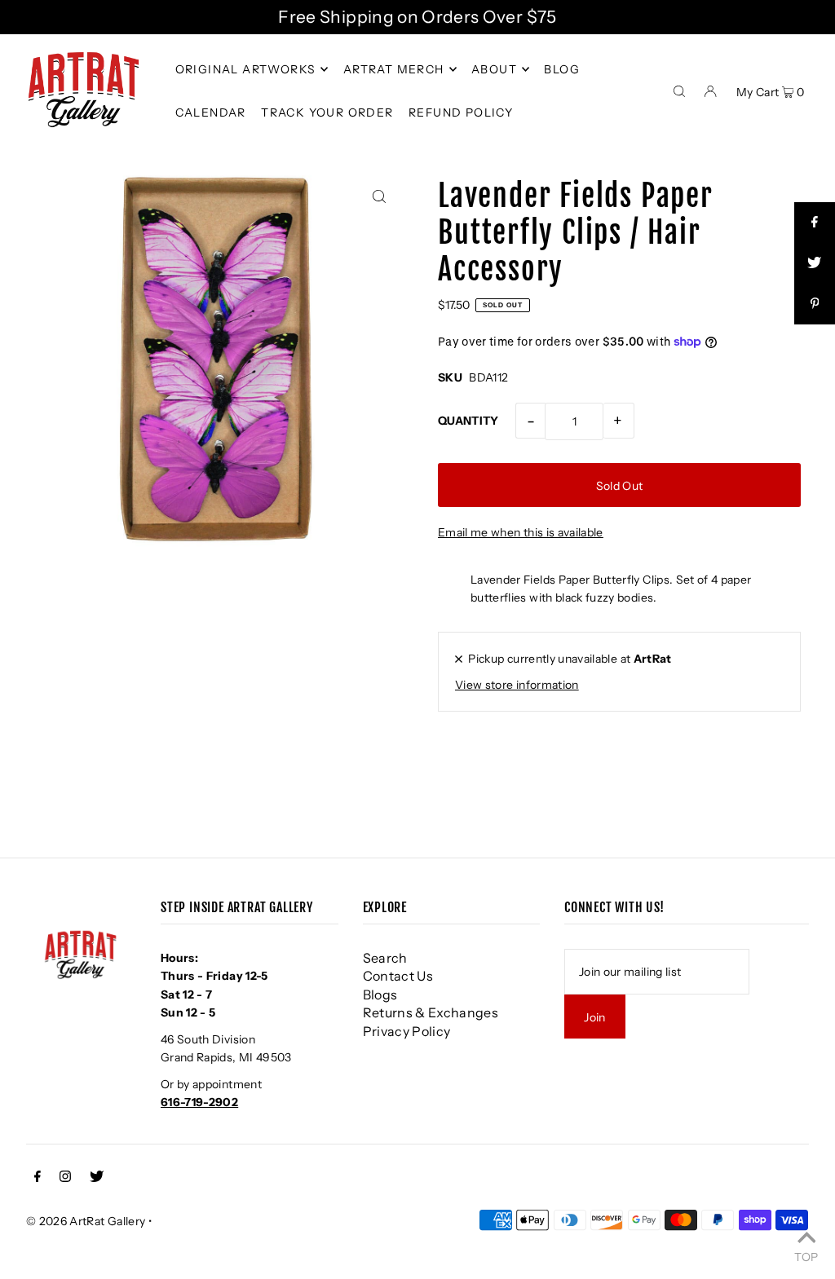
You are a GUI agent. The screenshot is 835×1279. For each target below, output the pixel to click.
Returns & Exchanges (431, 1012)
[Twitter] (97, 1178)
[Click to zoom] (378, 196)
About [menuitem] (494, 69)
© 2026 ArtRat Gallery (85, 1221)
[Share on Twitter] (814, 263)
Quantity (468, 420)
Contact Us (398, 976)
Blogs (380, 994)
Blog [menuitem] (562, 69)
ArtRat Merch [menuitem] (393, 69)
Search (385, 958)
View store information (517, 684)
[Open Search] (679, 89)
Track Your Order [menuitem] (327, 112)
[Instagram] (65, 1178)
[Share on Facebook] (814, 222)
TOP (806, 1256)
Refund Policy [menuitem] (461, 112)
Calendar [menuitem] (210, 112)
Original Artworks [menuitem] (245, 69)
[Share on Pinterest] (814, 304)
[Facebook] (37, 1178)
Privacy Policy (407, 1031)
